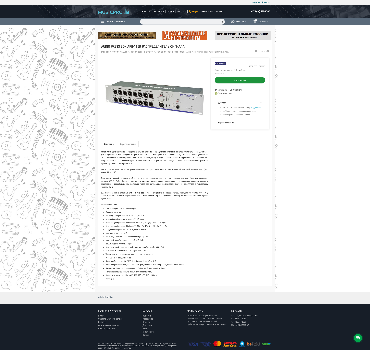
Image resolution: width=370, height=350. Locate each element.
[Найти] (222, 22)
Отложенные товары (108, 325)
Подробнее (256, 107)
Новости (146, 11)
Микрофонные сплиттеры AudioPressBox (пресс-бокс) (157, 51)
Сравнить (238, 90)
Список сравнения (107, 328)
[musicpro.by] (113, 11)
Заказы (102, 322)
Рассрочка (159, 11)
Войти (101, 315)
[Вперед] (268, 51)
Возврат (266, 2)
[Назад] (256, 51)
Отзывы (256, 2)
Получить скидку (226, 93)
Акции (195, 11)
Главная (105, 51)
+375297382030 (238, 321)
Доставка (181, 11)
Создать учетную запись (110, 319)
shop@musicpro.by (240, 325)
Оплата (170, 11)
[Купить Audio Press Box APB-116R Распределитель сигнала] (154, 98)
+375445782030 (238, 318)
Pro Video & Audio (120, 51)
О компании (207, 11)
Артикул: (253, 66)
